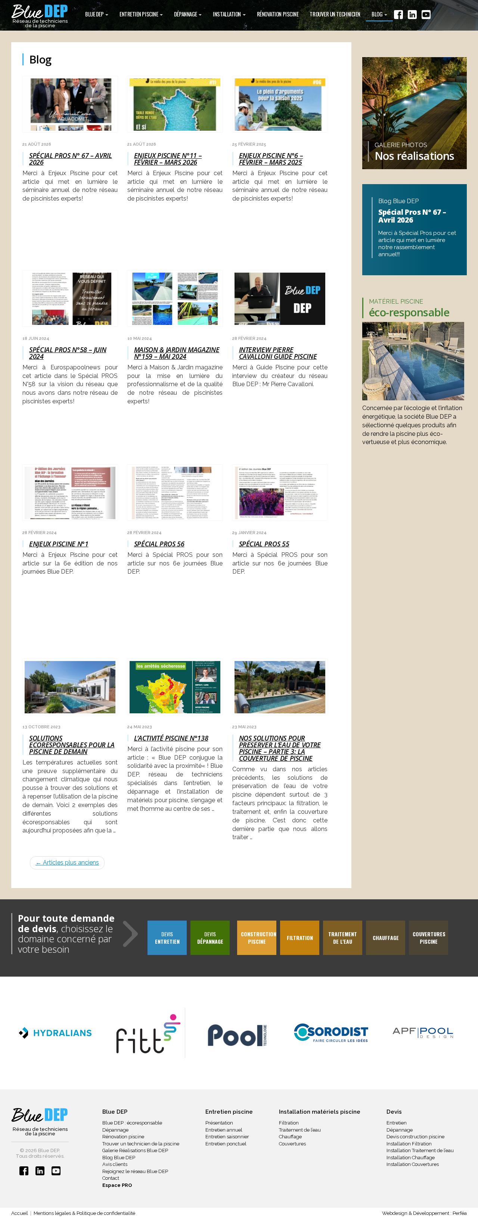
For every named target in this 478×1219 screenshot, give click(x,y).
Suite (29, 838)
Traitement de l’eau (300, 1130)
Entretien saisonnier (227, 1136)
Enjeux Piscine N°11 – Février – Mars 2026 (168, 158)
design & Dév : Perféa (424, 1213)
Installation (227, 14)
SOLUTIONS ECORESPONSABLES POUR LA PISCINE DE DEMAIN (72, 745)
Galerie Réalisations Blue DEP (135, 1150)
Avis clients (114, 1164)
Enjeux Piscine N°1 (59, 543)
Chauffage (290, 1136)
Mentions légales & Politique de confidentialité (84, 1213)
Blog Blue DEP (118, 1157)
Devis (167, 937)
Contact (110, 1178)
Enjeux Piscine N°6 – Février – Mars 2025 (271, 158)
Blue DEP (95, 14)
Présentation (219, 1123)
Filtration (289, 1123)
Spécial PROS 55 (264, 543)
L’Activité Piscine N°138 (171, 738)
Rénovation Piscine (278, 14)
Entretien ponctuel (225, 1144)
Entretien (397, 1123)
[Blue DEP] (40, 1115)
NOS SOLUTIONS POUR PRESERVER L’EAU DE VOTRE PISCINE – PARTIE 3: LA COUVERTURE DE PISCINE (280, 748)
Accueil (19, 1213)
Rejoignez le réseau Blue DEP (135, 1171)
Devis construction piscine (415, 1136)
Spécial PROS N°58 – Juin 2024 (67, 353)
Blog (378, 14)
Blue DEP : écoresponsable (132, 1123)
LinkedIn (412, 16)
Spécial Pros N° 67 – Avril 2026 (70, 158)
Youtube (426, 16)
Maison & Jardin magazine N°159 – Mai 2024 (176, 353)
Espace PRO (117, 1185)
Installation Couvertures (413, 1164)
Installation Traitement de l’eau (420, 1150)
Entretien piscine (139, 14)
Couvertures (292, 1144)
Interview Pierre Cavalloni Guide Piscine (278, 353)
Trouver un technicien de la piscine (140, 1144)
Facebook (398, 16)
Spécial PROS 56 (159, 543)
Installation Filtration (409, 1144)
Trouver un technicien (335, 14)
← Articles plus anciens (67, 862)
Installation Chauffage (411, 1157)
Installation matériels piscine (319, 1111)
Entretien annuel (223, 1130)
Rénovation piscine (123, 1136)
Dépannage (186, 14)
